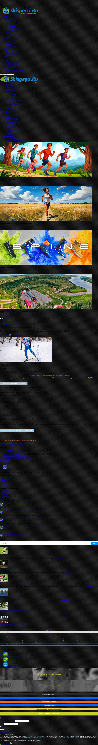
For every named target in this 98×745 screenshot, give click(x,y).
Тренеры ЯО (12, 98)
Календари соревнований (9, 323)
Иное (3, 497)
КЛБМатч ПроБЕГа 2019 (12, 90)
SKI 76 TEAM (6, 84)
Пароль (2, 723)
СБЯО (7, 105)
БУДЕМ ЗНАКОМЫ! (5, 317)
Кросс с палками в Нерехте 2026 (11, 450)
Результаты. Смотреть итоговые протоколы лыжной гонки (17, 430)
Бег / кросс (9, 111)
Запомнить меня (6, 726)
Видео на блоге (10, 123)
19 (36, 640)
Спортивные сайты (11, 134)
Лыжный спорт (6, 490)
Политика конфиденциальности (14, 137)
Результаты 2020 (13, 444)
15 (77, 638)
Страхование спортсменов (13, 133)
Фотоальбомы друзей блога (13, 122)
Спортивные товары (11, 126)
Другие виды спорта (11, 115)
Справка (5, 129)
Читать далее (59, 558)
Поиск (94, 543)
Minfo (17, 336)
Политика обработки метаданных (15, 138)
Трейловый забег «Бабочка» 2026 (11, 451)
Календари (6, 107)
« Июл (48, 646)
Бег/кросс (4, 480)
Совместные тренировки (14, 661)
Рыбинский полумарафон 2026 (16, 534)
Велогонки (9, 114)
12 (36, 638)
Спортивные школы (11, 130)
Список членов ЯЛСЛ (15, 104)
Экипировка (9, 89)
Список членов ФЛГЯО (15, 100)
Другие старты (6, 484)
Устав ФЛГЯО (13, 96)
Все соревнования (7, 477)
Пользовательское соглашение (14, 140)
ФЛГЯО (8, 93)
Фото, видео (6, 116)
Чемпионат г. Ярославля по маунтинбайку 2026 (12, 583)
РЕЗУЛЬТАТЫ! (4, 185)
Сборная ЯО (12, 94)
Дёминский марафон (13, 656)
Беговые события (6, 492)
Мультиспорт (9, 108)
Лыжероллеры (6, 496)
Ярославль (21, 444)
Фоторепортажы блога (12, 120)
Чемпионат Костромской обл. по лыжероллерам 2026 (14, 610)
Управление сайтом (5, 732)
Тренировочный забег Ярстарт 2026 (12, 454)
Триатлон (8, 112)
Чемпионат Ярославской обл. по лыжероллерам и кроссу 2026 (24, 511)
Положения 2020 (4, 444)
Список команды (10, 87)
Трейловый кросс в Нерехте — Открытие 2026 (20, 503)
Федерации (6, 91)
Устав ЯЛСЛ (12, 102)
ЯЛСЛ (7, 101)
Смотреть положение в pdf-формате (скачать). (14, 383)
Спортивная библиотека (14, 666)
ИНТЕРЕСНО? (4, 273)
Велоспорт (5, 493)
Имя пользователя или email (7, 721)
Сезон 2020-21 (7, 325)
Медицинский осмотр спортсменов (15, 131)
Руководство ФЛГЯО (14, 97)
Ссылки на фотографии (12, 119)
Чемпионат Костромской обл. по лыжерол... (14, 456)
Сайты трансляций (11, 127)
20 (49, 640)
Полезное (5, 125)
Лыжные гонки (10, 109)
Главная (5, 321)
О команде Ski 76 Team (12, 86)
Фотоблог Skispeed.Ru (12, 118)
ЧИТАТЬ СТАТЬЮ (5, 229)
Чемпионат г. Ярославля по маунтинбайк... (14, 453)
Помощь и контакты (8, 136)
